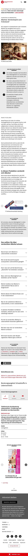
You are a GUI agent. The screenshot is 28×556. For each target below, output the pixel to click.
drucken (8, 363)
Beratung (5, 524)
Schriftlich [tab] (23, 398)
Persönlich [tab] (14, 398)
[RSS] (20, 536)
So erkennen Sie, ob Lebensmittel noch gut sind (13, 476)
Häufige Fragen (21, 540)
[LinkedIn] (16, 536)
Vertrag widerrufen (14, 545)
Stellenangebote (12, 540)
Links (10, 542)
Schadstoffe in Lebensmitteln (8, 17)
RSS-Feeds (5, 542)
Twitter (21, 351)
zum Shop (5, 483)
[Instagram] (8, 536)
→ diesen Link (13, 516)
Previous (2, 206)
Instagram (12, 351)
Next (26, 206)
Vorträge (5, 527)
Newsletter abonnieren (10, 502)
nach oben (14, 490)
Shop (3, 529)
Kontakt (5, 540)
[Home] (7, 2)
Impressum (22, 542)
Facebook (5, 351)
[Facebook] (12, 536)
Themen (4, 522)
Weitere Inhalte (6, 531)
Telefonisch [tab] (5, 398)
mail (2, 363)
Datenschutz (16, 542)
